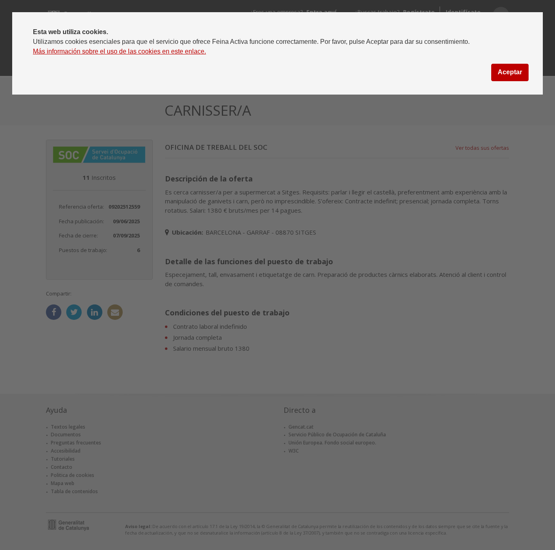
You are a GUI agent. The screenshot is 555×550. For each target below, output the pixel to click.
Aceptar (510, 72)
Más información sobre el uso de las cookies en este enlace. (119, 51)
